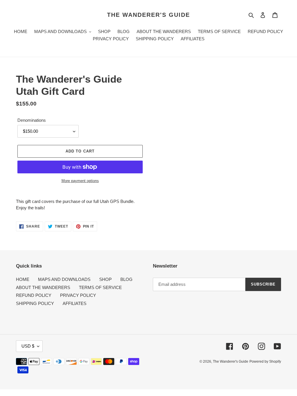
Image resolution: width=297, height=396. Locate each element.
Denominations (31, 120)
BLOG (126, 279)
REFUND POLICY (33, 295)
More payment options (80, 181)
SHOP (105, 279)
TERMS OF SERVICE (100, 287)
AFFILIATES (74, 303)
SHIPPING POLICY (35, 303)
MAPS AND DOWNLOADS (64, 279)
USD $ (27, 346)
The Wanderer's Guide (148, 15)
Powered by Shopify (265, 361)
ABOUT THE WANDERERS (43, 287)
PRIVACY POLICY (78, 295)
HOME (22, 279)
